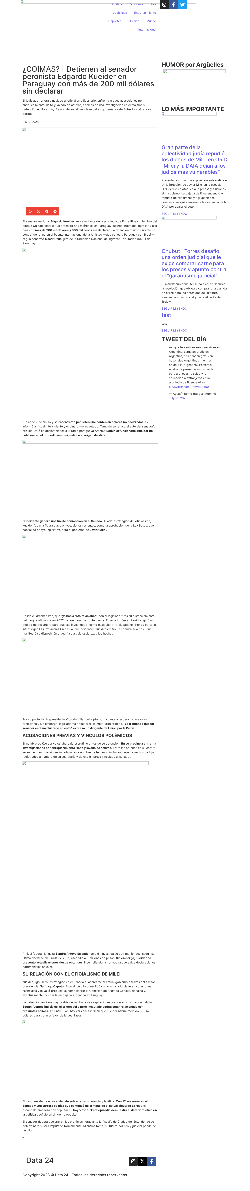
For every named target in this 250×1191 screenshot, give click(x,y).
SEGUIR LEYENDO (174, 213)
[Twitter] (182, 4)
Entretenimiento (145, 12)
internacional (147, 29)
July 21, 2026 (178, 398)
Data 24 (40, 1160)
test (166, 315)
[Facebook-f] (173, 4)
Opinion (134, 21)
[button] (30, 211)
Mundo (151, 21)
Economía (136, 4)
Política (117, 4)
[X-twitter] (142, 1161)
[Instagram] (164, 4)
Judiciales (120, 12)
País (153, 4)
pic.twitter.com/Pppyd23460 (189, 387)
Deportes (114, 21)
